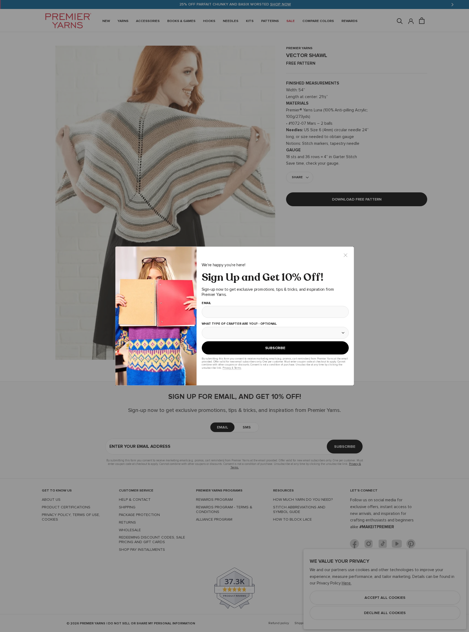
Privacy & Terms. (231, 367)
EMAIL (206, 303)
